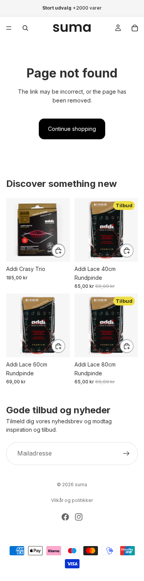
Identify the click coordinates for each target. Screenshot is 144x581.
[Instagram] (78, 517)
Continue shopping (72, 128)
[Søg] (25, 28)
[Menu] (9, 28)
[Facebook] (65, 517)
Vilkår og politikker (72, 500)
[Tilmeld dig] (126, 454)
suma (81, 484)
